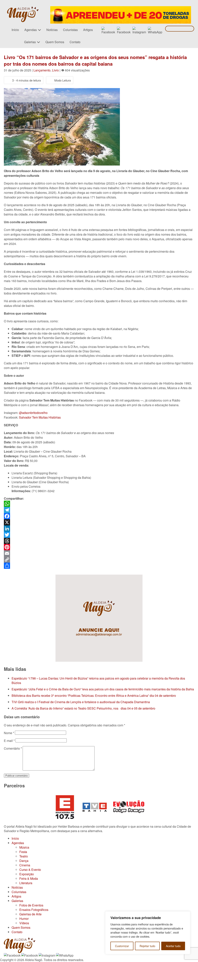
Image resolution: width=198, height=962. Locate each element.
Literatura (25, 883)
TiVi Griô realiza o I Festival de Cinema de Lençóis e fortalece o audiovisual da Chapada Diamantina (81, 702)
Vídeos (24, 923)
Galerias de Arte (30, 914)
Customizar (122, 946)
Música (24, 847)
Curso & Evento (30, 869)
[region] (147, 932)
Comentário (13, 748)
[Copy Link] (99, 559)
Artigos (88, 29)
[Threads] (99, 541)
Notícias (52, 29)
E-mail (9, 740)
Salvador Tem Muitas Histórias (40, 417)
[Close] (186, 914)
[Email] (99, 553)
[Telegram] (99, 510)
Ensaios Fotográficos (33, 909)
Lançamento (41, 70)
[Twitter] (99, 535)
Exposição (26, 874)
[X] (99, 522)
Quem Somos (54, 42)
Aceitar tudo (173, 946)
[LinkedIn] (99, 528)
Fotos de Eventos (31, 905)
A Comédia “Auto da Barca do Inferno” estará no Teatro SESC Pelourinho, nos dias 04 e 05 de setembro (83, 708)
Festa (23, 852)
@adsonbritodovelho (33, 412)
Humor (24, 918)
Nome (9, 733)
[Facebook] (99, 516)
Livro (55, 70)
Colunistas (70, 29)
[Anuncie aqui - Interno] (99, 577)
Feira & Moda (28, 878)
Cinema (24, 865)
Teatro (23, 856)
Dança (23, 860)
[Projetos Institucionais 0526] (120, 8)
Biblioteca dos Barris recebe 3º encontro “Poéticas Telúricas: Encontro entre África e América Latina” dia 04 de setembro (94, 695)
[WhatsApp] (99, 504)
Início (15, 29)
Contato (75, 42)
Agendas (30, 29)
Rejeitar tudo (147, 946)
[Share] (99, 566)
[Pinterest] (99, 547)
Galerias (30, 42)
